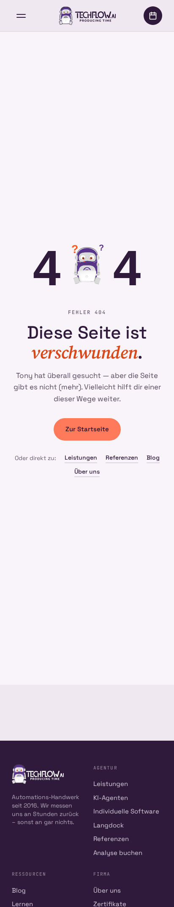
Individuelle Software (126, 811)
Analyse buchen (117, 853)
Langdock (108, 825)
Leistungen (81, 457)
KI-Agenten (110, 798)
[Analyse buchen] (153, 15)
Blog (153, 457)
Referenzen (122, 457)
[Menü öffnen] (21, 15)
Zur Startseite (87, 429)
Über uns (87, 471)
